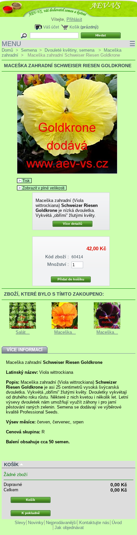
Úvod (117, 522)
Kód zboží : (57, 256)
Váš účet (51, 27)
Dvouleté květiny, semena (70, 50)
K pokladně (31, 513)
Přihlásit (74, 19)
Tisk (26, 180)
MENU (68, 43)
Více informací (25, 349)
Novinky (36, 522)
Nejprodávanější (61, 522)
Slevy (20, 522)
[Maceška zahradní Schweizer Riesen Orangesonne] (65, 327)
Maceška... (65, 332)
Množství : (58, 264)
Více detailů (72, 223)
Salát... (23, 332)
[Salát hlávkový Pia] (22, 327)
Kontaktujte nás (94, 522)
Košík (74, 27)
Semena (29, 50)
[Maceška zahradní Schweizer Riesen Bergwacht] (107, 327)
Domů (7, 50)
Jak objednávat (69, 527)
